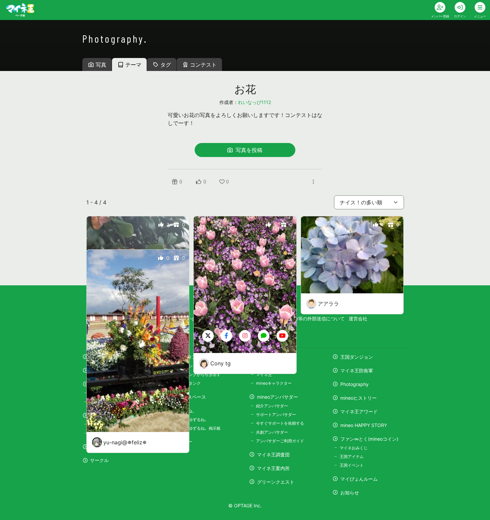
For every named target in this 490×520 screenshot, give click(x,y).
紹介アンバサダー (272, 405)
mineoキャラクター (274, 383)
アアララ (328, 303)
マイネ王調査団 (273, 454)
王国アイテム (351, 456)
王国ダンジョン (356, 357)
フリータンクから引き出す (197, 374)
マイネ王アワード (359, 411)
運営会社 (358, 318)
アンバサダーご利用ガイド (280, 440)
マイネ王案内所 (273, 468)
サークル (99, 460)
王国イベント (351, 465)
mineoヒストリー (358, 398)
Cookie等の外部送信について (314, 318)
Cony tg (220, 363)
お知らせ (349, 492)
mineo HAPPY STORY (363, 425)
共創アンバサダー (272, 432)
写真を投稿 (248, 150)
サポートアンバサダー (276, 414)
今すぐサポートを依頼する (280, 423)
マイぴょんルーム (359, 479)
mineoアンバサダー (277, 397)
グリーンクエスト (275, 482)
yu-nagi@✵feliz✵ (125, 442)
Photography (354, 384)
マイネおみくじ (353, 447)
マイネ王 (264, 374)
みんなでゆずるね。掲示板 (197, 428)
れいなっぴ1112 (254, 102)
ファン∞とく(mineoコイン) (369, 439)
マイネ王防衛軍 (356, 370)
